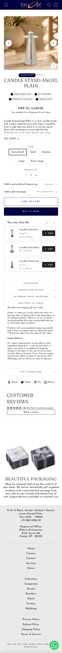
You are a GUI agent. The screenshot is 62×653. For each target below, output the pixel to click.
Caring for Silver (31, 290)
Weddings (31, 608)
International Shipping (31, 297)
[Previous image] (8, 43)
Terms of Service (31, 634)
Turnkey (31, 603)
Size (31, 147)
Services (31, 563)
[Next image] (53, 43)
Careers (31, 553)
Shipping (33, 112)
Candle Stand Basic (29, 247)
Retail (30, 599)
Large (21, 161)
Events (31, 589)
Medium (46, 152)
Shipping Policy (31, 629)
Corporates (31, 584)
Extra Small (18, 152)
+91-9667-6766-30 (31, 520)
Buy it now (31, 211)
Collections (31, 579)
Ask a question (31, 372)
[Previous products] (47, 222)
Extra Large (37, 161)
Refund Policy (31, 624)
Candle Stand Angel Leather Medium (29, 229)
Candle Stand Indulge (29, 261)
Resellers (31, 594)
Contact (31, 558)
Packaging (31, 283)
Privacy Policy (31, 619)
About (31, 548)
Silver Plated (27, 75)
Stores (31, 568)
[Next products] (54, 222)
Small (33, 152)
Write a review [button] (31, 412)
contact (30, 356)
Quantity (30, 170)
